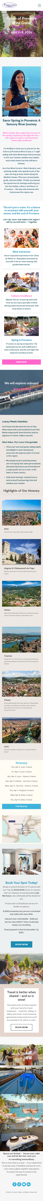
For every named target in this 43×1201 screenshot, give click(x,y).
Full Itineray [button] (21, 806)
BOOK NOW (19, 890)
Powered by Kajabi (21, 1196)
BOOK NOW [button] (21, 362)
